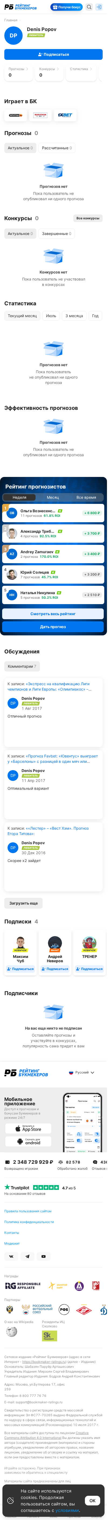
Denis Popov (33, 698)
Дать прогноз (53, 626)
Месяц (53, 497)
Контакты (11, 1233)
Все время (86, 497)
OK (92, 1500)
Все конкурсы (88, 218)
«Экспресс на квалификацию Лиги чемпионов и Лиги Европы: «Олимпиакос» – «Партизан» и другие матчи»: (48, 689)
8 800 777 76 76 (32, 1396)
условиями (67, 1510)
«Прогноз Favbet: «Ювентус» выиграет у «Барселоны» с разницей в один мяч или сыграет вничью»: (53, 761)
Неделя (19, 497)
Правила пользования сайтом (27, 1211)
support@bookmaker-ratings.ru (39, 1402)
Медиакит (12, 1243)
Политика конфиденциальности (29, 1222)
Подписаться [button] (56, 54)
